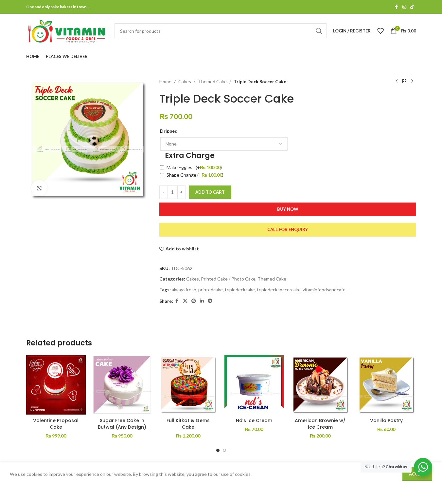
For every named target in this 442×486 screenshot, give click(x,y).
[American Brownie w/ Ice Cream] (320, 385)
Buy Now (287, 209)
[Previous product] (396, 82)
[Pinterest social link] (193, 301)
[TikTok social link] (412, 7)
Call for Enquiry (287, 229)
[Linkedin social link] (202, 301)
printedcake (210, 289)
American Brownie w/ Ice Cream (320, 423)
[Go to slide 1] (218, 450)
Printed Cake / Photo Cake (228, 279)
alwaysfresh (184, 289)
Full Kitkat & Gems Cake (188, 423)
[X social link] (185, 301)
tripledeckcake (240, 289)
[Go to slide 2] (224, 450)
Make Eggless (194, 167)
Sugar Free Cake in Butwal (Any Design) (122, 423)
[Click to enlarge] (39, 188)
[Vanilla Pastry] (386, 385)
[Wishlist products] (380, 30)
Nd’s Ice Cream (254, 420)
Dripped (169, 131)
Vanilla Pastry (386, 420)
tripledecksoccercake (279, 289)
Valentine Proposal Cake (56, 423)
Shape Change (195, 175)
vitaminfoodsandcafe (324, 289)
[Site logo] (67, 30)
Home (165, 81)
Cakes (184, 81)
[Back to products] (404, 82)
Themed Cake (212, 81)
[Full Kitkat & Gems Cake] (188, 385)
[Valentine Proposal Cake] (56, 385)
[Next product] (412, 82)
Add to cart (210, 192)
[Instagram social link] (404, 7)
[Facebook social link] (396, 7)
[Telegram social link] (210, 301)
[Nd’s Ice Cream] (254, 385)
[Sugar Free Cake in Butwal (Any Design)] (122, 385)
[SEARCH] (319, 30)
